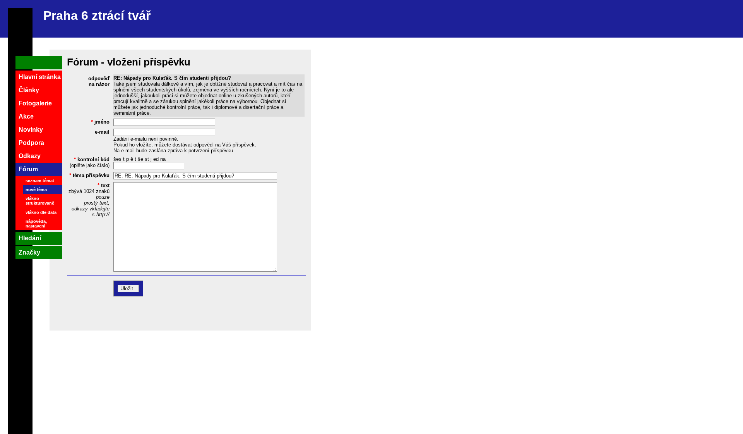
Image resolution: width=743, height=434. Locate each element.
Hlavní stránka (40, 77)
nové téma (36, 189)
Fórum (28, 169)
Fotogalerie (35, 103)
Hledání (30, 238)
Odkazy (30, 156)
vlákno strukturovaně (40, 200)
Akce (26, 116)
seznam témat (40, 180)
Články (29, 90)
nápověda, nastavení (36, 223)
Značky (29, 252)
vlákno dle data (41, 212)
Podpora (31, 143)
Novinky (31, 129)
